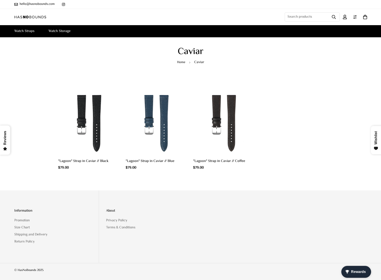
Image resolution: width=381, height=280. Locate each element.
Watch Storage (60, 31)
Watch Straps (24, 31)
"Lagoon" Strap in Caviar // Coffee (219, 161)
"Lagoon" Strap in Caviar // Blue (150, 161)
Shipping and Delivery (30, 234)
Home (181, 62)
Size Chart (22, 227)
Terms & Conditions (120, 227)
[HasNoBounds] (30, 17)
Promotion (22, 220)
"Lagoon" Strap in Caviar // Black (83, 161)
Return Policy (24, 241)
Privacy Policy (116, 220)
